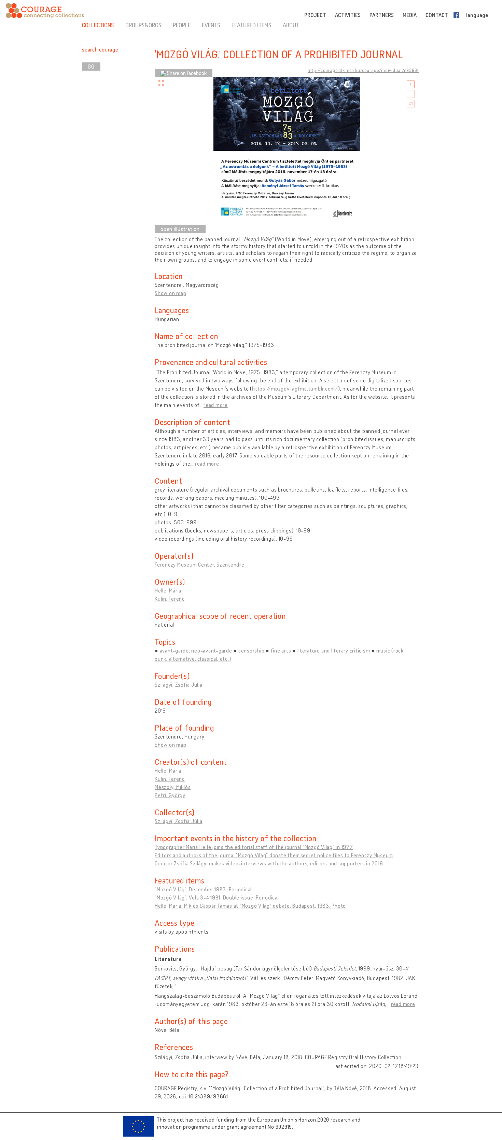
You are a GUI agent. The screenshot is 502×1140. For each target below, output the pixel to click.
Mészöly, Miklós (173, 787)
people (182, 25)
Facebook (458, 15)
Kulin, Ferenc (170, 598)
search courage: (101, 49)
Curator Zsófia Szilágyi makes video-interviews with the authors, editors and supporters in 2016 (269, 863)
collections (98, 25)
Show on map (170, 293)
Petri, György (170, 795)
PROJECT (315, 15)
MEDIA (410, 15)
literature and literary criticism (333, 650)
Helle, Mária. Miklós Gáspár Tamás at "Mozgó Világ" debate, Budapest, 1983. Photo (250, 905)
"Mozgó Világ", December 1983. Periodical (203, 889)
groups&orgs (143, 25)
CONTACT (437, 15)
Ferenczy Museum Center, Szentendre (200, 564)
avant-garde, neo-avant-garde (196, 650)
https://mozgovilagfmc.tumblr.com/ (295, 388)
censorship (251, 650)
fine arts (281, 650)
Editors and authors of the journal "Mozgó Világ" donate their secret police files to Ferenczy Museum (274, 855)
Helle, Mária (168, 590)
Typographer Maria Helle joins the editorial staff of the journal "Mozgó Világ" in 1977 (254, 847)
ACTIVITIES (348, 15)
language (477, 15)
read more (216, 404)
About (291, 25)
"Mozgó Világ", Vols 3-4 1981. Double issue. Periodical (217, 897)
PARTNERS (381, 15)
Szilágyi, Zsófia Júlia (179, 684)
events (211, 25)
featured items (251, 25)
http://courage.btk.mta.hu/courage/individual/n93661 (363, 70)
